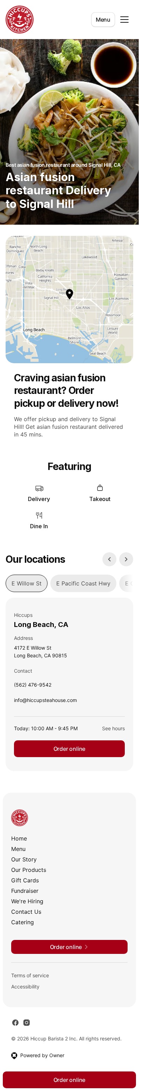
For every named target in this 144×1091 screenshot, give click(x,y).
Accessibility (25, 986)
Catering (22, 922)
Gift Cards (25, 880)
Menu (103, 19)
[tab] (27, 583)
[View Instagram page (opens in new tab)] (26, 1022)
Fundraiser (24, 890)
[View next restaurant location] (126, 559)
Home (19, 838)
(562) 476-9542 (32, 686)
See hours (113, 728)
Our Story (24, 859)
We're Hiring (27, 901)
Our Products (28, 869)
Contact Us (26, 911)
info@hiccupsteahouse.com (45, 702)
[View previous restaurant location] (109, 559)
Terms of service (30, 975)
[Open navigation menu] (124, 20)
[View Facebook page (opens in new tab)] (15, 1022)
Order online (69, 748)
